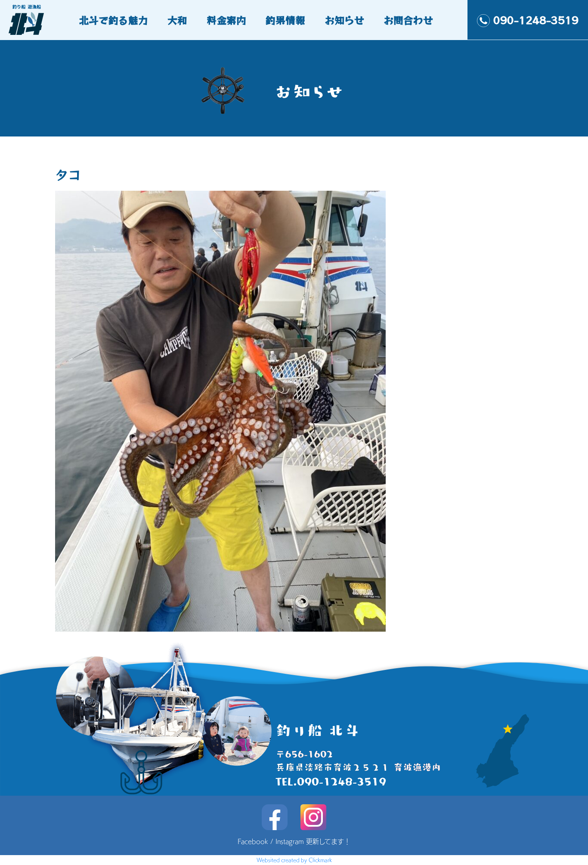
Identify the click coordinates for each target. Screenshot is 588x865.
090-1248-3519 (536, 19)
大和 (177, 19)
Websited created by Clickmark (294, 859)
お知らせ (344, 19)
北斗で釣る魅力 (113, 19)
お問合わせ (408, 19)
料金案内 (226, 19)
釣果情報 (285, 19)
